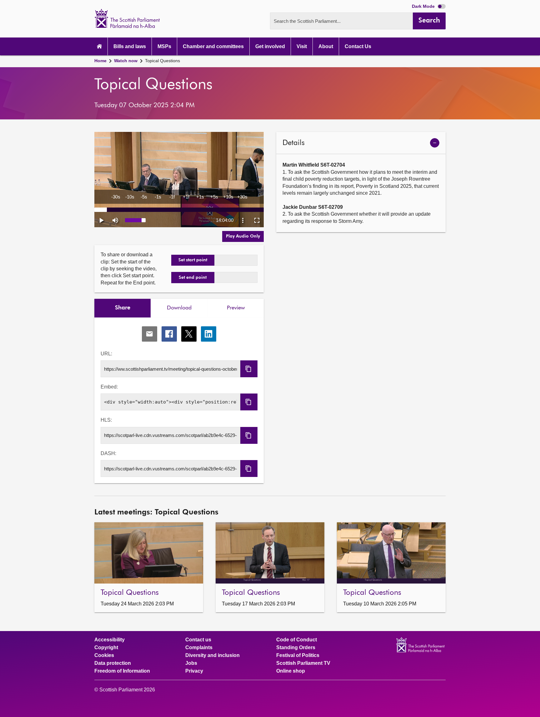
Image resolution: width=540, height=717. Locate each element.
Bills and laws (129, 46)
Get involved (270, 46)
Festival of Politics (297, 655)
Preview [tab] (236, 308)
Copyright (106, 647)
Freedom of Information (122, 671)
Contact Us (358, 46)
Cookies (104, 655)
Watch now (126, 60)
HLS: (106, 420)
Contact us (198, 639)
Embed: (109, 386)
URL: (106, 353)
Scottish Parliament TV (303, 663)
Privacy (194, 671)
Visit (302, 46)
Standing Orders (295, 647)
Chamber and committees (213, 46)
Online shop (290, 671)
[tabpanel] (179, 401)
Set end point (193, 277)
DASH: (108, 453)
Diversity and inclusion (212, 655)
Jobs (191, 663)
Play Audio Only (243, 236)
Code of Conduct (296, 639)
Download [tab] (179, 308)
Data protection (112, 663)
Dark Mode (424, 6)
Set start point (192, 260)
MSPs (164, 46)
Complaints (198, 647)
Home (100, 60)
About (325, 46)
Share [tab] (122, 308)
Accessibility (109, 639)
